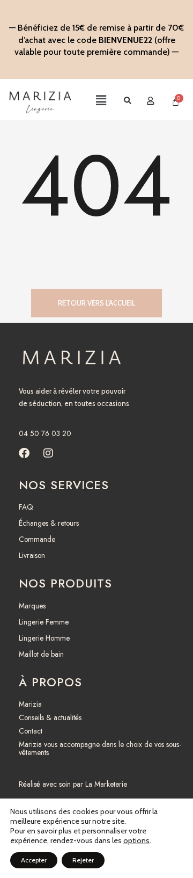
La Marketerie (106, 784)
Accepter (34, 860)
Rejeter (83, 860)
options (136, 840)
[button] (92, 101)
